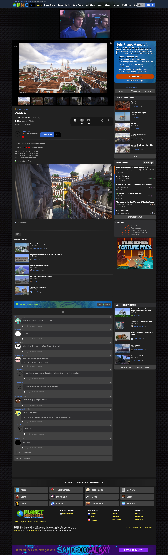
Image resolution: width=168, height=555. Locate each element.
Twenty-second (138, 357)
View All (135, 187)
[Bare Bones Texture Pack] (135, 299)
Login (141, 81)
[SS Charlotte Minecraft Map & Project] (122, 379)
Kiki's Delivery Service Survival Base (142, 364)
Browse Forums (135, 248)
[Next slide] (109, 69)
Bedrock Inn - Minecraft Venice (41, 276)
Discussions (120, 209)
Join (100, 304)
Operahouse (135, 133)
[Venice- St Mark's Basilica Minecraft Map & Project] (22, 269)
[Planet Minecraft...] (31, 5)
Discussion (124, 218)
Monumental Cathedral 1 (139, 387)
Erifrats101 (19, 396)
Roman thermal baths (138, 165)
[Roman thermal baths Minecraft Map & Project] (122, 168)
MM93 (17, 330)
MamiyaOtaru (19, 355)
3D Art (25, 109)
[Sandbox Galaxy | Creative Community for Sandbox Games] (84, 550)
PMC (117, 218)
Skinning (129, 201)
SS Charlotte (135, 376)
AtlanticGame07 (138, 381)
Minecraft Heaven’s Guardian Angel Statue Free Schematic (141, 341)
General (128, 209)
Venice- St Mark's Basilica (39, 266)
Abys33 (35, 259)
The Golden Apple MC (39, 248)
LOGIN (140, 5)
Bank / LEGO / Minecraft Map (141, 353)
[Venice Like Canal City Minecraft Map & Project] (22, 290)
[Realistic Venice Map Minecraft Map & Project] (22, 247)
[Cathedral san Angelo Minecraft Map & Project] (122, 147)
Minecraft (17, 530)
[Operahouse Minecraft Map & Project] (122, 136)
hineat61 (35, 292)
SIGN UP (150, 5)
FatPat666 (137, 391)
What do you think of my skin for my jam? (132, 198)
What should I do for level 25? (130, 225)
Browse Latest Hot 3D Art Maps (135, 398)
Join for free (135, 76)
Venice (133, 154)
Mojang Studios (34, 530)
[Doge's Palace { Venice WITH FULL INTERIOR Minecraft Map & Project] (22, 258)
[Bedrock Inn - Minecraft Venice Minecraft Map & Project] (22, 280)
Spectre (17, 438)
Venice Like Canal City (38, 287)
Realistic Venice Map (37, 244)
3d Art (18, 234)
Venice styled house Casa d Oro (142, 176)
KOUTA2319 (137, 370)
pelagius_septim (20, 409)
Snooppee (36, 281)
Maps (19, 109)
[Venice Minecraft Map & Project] (122, 158)
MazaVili (136, 346)
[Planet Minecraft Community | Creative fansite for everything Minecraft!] (30, 514)
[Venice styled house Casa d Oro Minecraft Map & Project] (122, 179)
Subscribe (47, 135)
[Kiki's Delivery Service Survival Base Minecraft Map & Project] (122, 368)
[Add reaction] (27, 326)
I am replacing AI (122, 207)
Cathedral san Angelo (138, 144)
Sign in (107, 304)
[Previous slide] (17, 69)
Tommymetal (36, 270)
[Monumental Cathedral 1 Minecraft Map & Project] (122, 390)
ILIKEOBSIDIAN (146, 201)
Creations (129, 235)
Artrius (17, 342)
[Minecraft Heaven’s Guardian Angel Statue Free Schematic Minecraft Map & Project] (122, 344)
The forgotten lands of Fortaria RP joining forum (135, 233)
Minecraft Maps (26, 1)
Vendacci (26, 132)
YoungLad (18, 317)
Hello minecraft (122, 242)
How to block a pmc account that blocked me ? (134, 216)
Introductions (125, 244)
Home (17, 1)
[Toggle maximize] (111, 43)
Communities (120, 201)
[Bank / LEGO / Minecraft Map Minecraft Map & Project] (122, 356)
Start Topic (149, 194)
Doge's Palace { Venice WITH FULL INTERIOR (46, 255)
